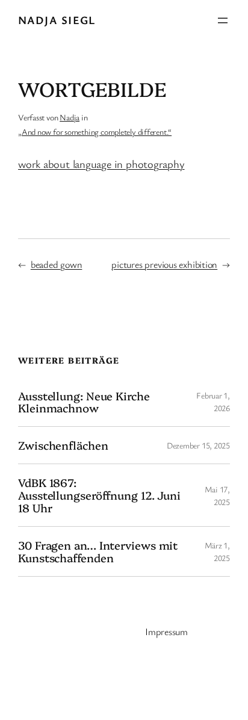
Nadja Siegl (57, 20)
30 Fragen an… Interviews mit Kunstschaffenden (98, 551)
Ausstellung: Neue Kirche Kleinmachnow (84, 402)
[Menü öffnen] (222, 20)
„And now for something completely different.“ (95, 131)
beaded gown (56, 264)
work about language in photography (101, 164)
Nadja (69, 117)
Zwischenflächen (63, 445)
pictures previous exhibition (164, 264)
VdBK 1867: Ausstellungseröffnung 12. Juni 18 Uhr (99, 495)
